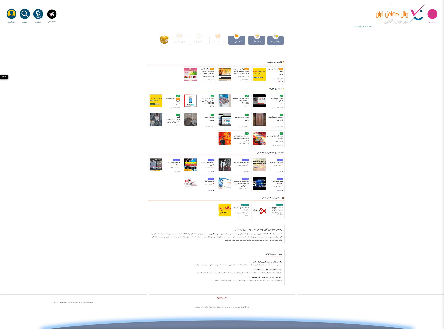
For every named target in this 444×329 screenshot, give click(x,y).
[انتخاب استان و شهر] (38, 16)
